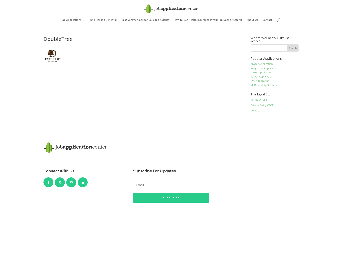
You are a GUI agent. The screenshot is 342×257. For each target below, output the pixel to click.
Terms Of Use (259, 99)
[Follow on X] (60, 182)
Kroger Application (262, 64)
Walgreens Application (264, 68)
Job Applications (71, 20)
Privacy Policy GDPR (262, 105)
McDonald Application (264, 85)
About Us (252, 20)
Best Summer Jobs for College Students (145, 20)
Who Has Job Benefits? (103, 20)
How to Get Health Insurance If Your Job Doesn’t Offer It (208, 20)
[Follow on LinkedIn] (83, 182)
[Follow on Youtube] (71, 182)
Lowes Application (261, 72)
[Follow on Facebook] (48, 182)
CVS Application (260, 80)
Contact (267, 20)
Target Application (262, 76)
